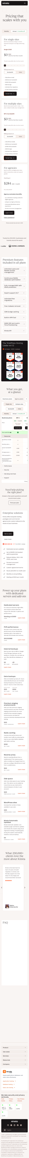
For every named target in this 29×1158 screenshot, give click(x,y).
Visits (20, 72)
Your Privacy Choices (20, 1100)
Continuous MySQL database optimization (12, 279)
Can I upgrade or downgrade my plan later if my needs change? (13, 938)
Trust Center (3, 1100)
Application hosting (8, 1081)
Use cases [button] (6, 1052)
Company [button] (6, 1064)
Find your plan (14, 503)
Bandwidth (10, 72)
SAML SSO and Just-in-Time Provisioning (12, 324)
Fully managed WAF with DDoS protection (13, 286)
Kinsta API (7, 331)
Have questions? (9, 217)
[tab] (7, 398)
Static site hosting (8, 1087)
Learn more (9, 213)
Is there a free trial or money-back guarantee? (13, 929)
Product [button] (5, 1047)
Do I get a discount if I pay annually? (12, 981)
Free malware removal (12, 306)
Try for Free (18, 428)
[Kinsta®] (6, 3)
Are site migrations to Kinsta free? (12, 974)
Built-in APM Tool (10, 317)
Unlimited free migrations (9, 299)
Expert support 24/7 (11, 293)
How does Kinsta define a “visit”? (12, 955)
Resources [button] (6, 1060)
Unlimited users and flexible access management (11, 270)
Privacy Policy (11, 1100)
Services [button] (6, 1056)
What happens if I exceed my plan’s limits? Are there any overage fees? (13, 947)
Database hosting (8, 1084)
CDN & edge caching (11, 312)
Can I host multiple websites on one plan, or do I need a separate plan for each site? (13, 964)
